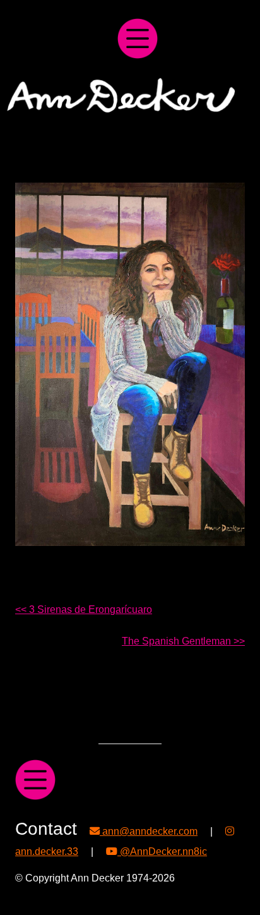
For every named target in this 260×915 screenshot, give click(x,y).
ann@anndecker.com (149, 831)
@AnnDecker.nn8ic (162, 851)
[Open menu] (137, 38)
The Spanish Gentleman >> (183, 640)
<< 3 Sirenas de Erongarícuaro (83, 609)
